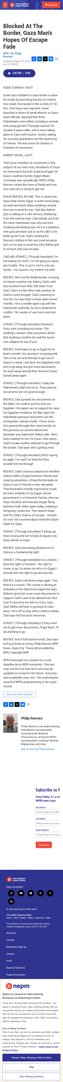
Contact (10, 940)
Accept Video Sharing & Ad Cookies (31, 1057)
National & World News (20, 694)
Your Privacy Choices (31, 1076)
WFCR (16, 918)
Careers (10, 954)
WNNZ (23, 918)
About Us (11, 933)
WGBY (9, 918)
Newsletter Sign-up (16, 947)
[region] (31, 1030)
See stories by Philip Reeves (38, 749)
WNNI (47, 918)
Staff (9, 961)
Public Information (15, 975)
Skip (31, 1067)
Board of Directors (15, 968)
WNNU (30, 918)
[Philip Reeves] (10, 723)
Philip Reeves (12, 55)
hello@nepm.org (21, 927)
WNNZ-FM (39, 918)
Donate (52, 4)
